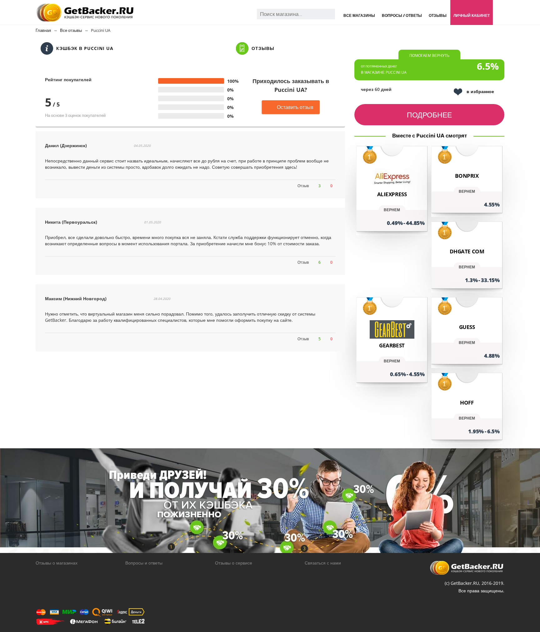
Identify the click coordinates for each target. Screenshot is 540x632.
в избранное (480, 91)
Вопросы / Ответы (402, 15)
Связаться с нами (323, 563)
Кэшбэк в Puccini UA (84, 48)
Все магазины (359, 15)
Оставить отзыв (295, 107)
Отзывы (438, 15)
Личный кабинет (471, 15)
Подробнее (429, 115)
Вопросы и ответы (143, 563)
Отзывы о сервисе (233, 563)
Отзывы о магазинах (57, 563)
